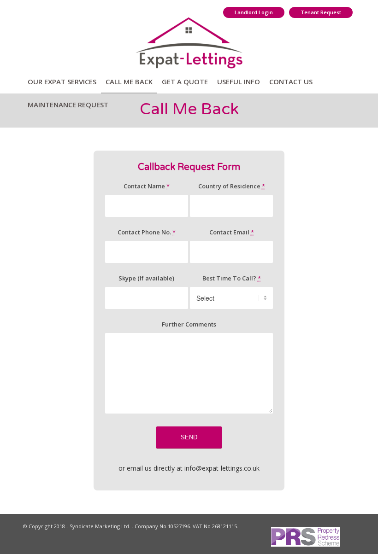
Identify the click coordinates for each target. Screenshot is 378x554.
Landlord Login (254, 12)
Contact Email (231, 232)
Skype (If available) (146, 278)
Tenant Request (321, 12)
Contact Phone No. (147, 232)
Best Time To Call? (231, 278)
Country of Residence (231, 186)
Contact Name (147, 186)
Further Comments (189, 324)
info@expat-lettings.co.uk (222, 468)
